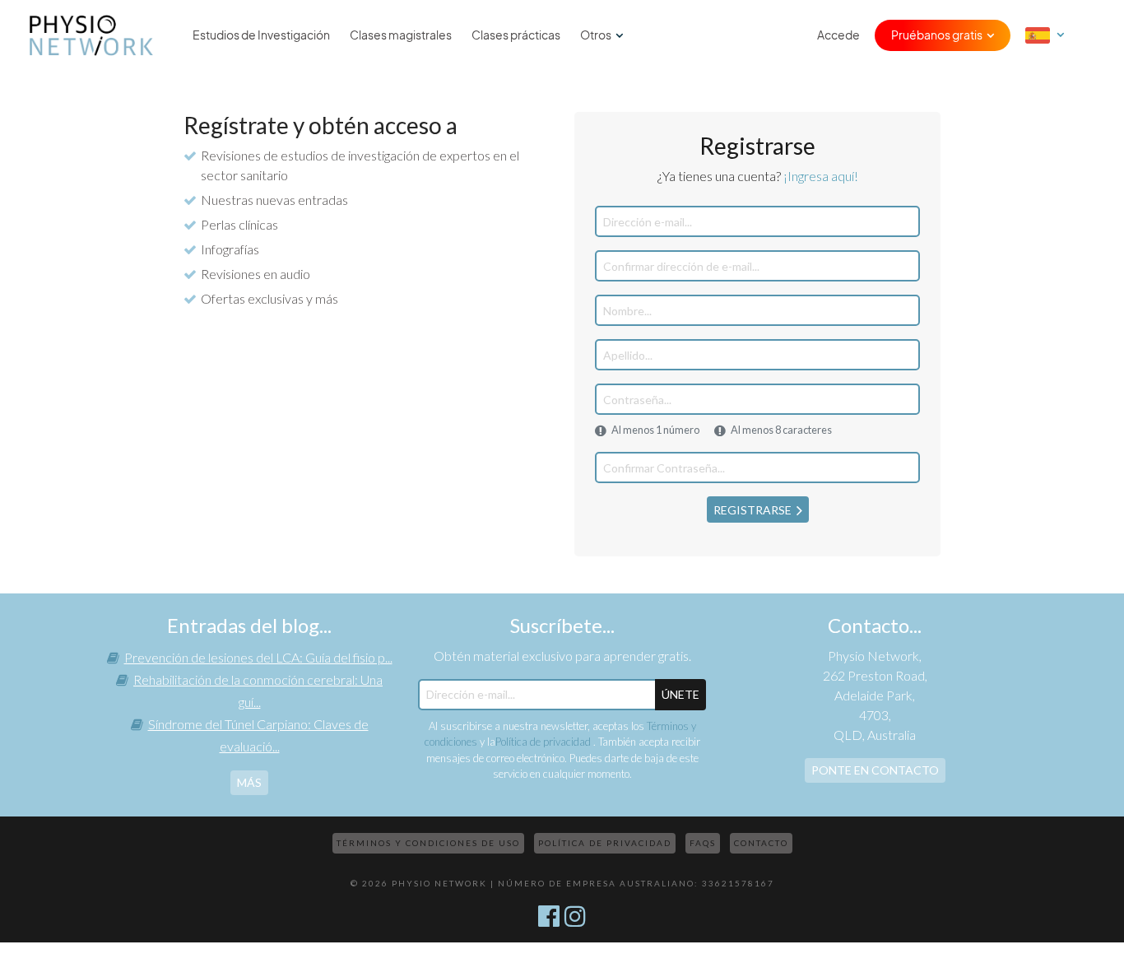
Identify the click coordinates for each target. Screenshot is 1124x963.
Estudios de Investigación (261, 35)
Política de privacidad (544, 741)
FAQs (703, 843)
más (249, 782)
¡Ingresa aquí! (820, 176)
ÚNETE (680, 694)
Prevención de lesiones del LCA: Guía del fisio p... (258, 657)
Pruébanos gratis (936, 35)
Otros (595, 35)
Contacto (761, 843)
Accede (838, 35)
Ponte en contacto (875, 770)
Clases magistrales (401, 35)
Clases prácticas (515, 35)
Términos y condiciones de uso (428, 843)
